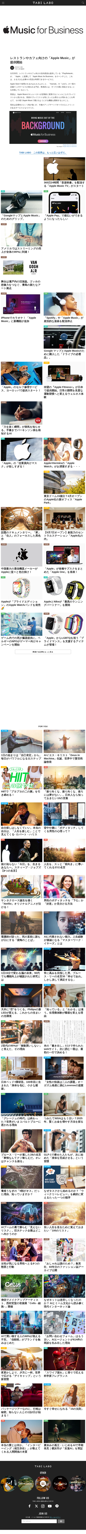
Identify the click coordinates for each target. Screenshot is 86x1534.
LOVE (46, 767)
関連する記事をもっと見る (43, 652)
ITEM (3, 191)
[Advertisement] (43, 693)
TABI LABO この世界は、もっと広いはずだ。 (43, 152)
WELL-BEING (4, 731)
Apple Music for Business (70, 146)
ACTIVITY (46, 362)
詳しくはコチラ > (55, 1517)
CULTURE (46, 158)
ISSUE (46, 191)
